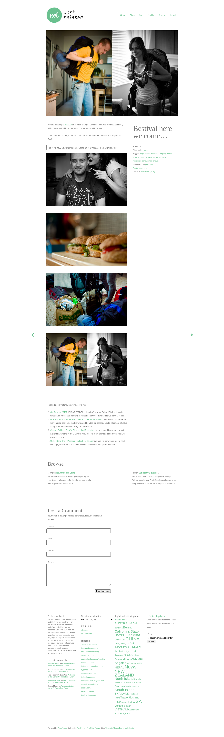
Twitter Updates (156, 616)
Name (50, 527)
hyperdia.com (86, 670)
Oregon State (130, 682)
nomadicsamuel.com (89, 684)
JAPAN (135, 647)
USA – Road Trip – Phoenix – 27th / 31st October (72, 441)
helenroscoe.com (88, 663)
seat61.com (86, 688)
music (158, 157)
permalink (149, 164)
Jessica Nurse (53, 664)
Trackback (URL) (147, 172)
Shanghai (135, 686)
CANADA (135, 635)
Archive (151, 15)
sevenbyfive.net (87, 691)
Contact (162, 15)
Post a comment (140, 168)
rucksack (137, 161)
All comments (86, 634)
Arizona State (121, 620)
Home (123, 15)
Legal (173, 15)
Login (131, 728)
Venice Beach (123, 705)
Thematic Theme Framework (116, 728)
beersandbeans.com (89, 648)
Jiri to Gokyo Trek (126, 651)
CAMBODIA (122, 635)
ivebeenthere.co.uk (88, 673)
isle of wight (150, 157)
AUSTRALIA (123, 623)
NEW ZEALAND (124, 673)
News (145, 150)
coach (169, 154)
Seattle (128, 686)
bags (142, 154)
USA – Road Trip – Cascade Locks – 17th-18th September (76, 419)
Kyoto (126, 659)
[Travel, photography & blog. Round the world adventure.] (65, 22)
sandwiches (147, 161)
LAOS (133, 658)
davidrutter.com (87, 655)
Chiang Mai (120, 640)
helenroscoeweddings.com (91, 666)
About (132, 15)
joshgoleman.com (88, 677)
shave (155, 161)
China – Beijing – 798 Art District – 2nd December (72, 430)
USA (137, 701)
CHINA (132, 638)
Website (51, 550)
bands (147, 154)
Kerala (126, 655)
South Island (124, 690)
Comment (51, 562)
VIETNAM (121, 709)
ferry (135, 157)
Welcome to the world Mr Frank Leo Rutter (61, 665)
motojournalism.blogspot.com (92, 681)
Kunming (119, 659)
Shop (141, 15)
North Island (124, 678)
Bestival (68, 125)
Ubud (129, 702)
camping (162, 154)
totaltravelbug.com (88, 695)
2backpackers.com (89, 645)
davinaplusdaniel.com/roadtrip (93, 659)
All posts (84, 630)
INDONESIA (122, 647)
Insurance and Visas (65, 473)
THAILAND (122, 693)
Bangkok (118, 628)
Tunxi (124, 702)
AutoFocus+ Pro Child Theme (88, 728)
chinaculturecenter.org (90, 652)
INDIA (130, 643)
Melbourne (131, 663)
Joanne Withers (54, 680)
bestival (154, 154)
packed (165, 157)
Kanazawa (119, 655)
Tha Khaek (134, 694)
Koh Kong (135, 655)
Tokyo (117, 698)
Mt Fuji (139, 663)
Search (151, 634)
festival (141, 157)
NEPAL (119, 667)
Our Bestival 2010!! (58, 412)
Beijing (127, 627)
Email (50, 538)
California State (127, 631)
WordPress (62, 728)
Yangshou (125, 713)
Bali (135, 623)
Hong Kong (120, 643)
